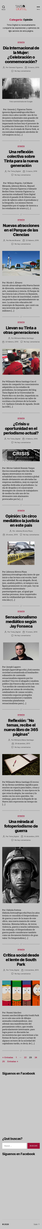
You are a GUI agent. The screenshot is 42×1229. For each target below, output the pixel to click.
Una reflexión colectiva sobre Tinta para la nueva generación (21, 158)
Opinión (21, 42)
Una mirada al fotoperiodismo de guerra (21, 826)
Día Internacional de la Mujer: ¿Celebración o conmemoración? (21, 54)
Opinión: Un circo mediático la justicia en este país (21, 521)
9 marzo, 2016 (33, 67)
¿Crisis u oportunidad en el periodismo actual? (21, 428)
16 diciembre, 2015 (31, 836)
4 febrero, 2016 (32, 439)
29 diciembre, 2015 (22, 743)
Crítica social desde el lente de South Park (21, 960)
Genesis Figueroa (16, 67)
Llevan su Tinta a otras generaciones (21, 330)
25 (3, 1061)
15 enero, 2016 (31, 632)
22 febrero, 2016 (32, 240)
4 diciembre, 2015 (31, 970)
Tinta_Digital (16, 171)
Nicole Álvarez (14, 240)
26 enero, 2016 (12, 535)
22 (25, 1057)
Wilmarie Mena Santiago (24, 338)
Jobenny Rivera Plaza (24, 531)
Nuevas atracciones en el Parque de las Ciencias (21, 230)
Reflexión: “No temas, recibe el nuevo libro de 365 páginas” (21, 727)
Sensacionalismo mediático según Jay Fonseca (21, 622)
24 (36, 1057)
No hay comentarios (22, 71)
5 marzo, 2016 (31, 171)
